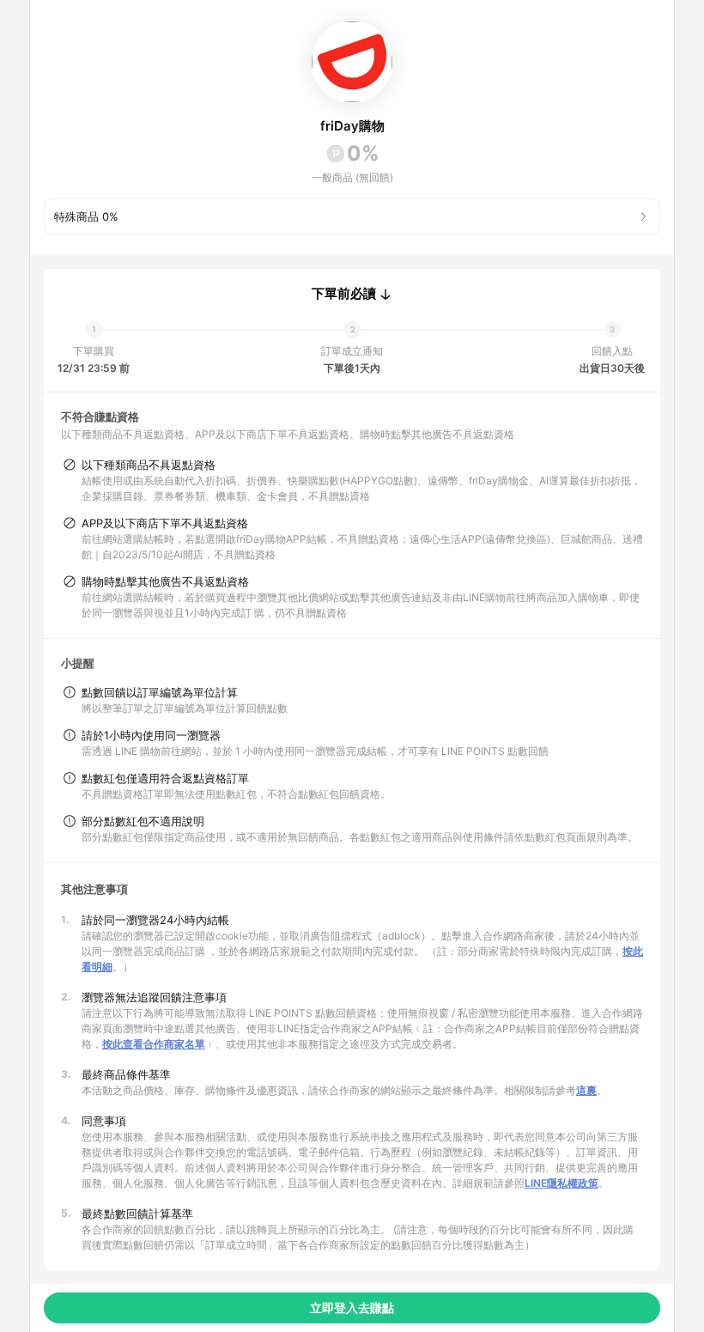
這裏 (586, 1090)
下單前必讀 (344, 293)
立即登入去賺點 (352, 1307)
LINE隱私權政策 (561, 1183)
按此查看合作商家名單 (153, 1043)
